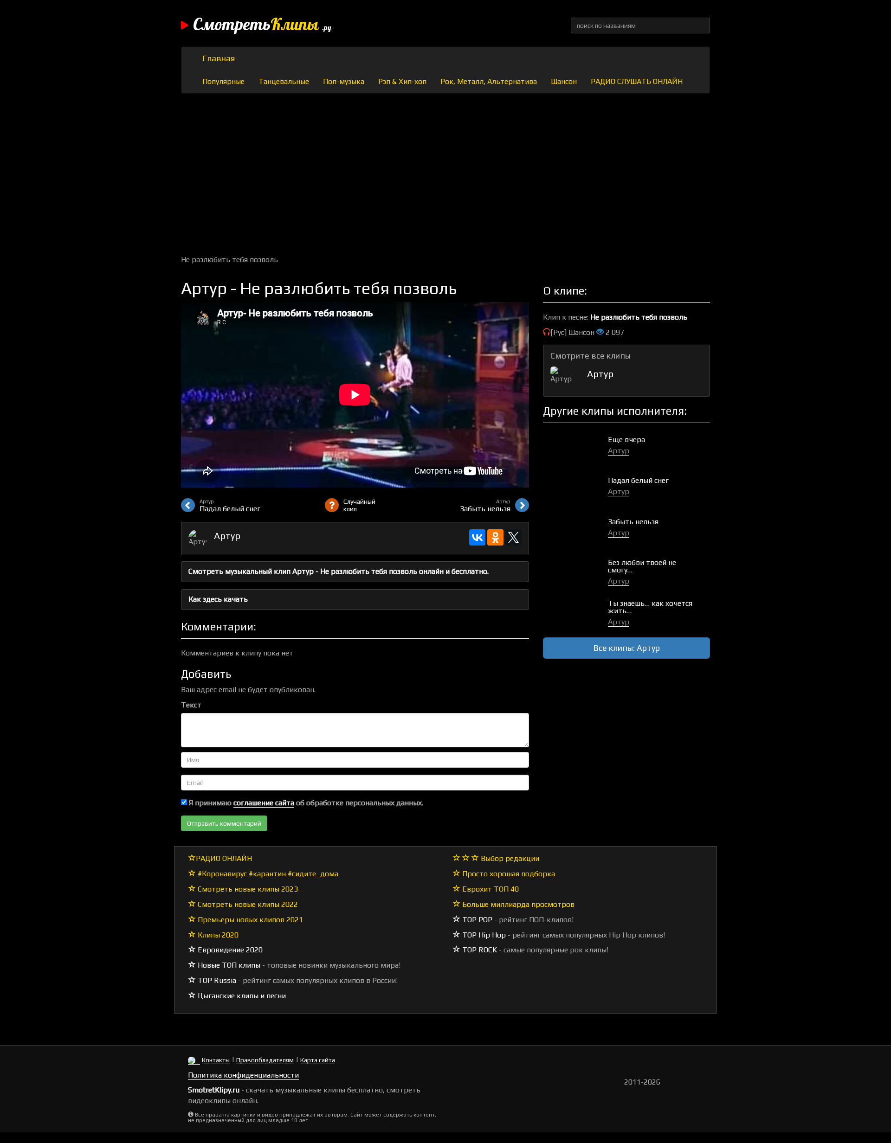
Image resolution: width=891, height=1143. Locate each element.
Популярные (223, 81)
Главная (218, 58)
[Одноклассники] (495, 537)
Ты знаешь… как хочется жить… (650, 607)
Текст (191, 704)
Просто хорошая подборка (507, 873)
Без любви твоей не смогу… (642, 566)
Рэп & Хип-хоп (402, 81)
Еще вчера (626, 439)
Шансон (564, 81)
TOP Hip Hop (483, 935)
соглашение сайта (263, 802)
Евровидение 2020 (229, 949)
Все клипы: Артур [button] (626, 648)
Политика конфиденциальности (243, 1075)
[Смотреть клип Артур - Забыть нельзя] (575, 531)
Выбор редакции (509, 858)
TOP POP (476, 919)
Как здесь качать (218, 599)
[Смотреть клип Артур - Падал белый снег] (575, 490)
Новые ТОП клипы (228, 965)
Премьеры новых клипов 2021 (249, 919)
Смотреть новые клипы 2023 (247, 889)
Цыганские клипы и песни (241, 995)
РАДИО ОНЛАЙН (224, 858)
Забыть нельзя (633, 521)
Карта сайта (317, 1060)
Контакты (216, 1060)
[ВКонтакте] (477, 537)
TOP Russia (216, 980)
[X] (513, 537)
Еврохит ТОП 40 (489, 889)
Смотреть (262, 25)
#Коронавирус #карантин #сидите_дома (267, 873)
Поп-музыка (343, 81)
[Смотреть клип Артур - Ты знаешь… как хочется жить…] (575, 613)
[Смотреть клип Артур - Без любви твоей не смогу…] (575, 572)
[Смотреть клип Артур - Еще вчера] (575, 449)
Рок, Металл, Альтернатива (488, 81)
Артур (227, 535)
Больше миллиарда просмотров (517, 904)
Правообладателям (265, 1060)
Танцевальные (283, 81)
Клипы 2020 (217, 935)
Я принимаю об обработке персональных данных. (305, 802)
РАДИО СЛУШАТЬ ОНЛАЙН (637, 81)
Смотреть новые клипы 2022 (247, 904)
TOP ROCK (478, 949)
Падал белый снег (638, 480)
